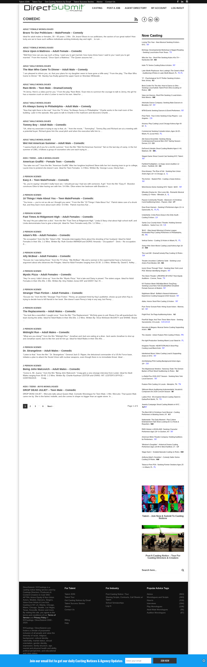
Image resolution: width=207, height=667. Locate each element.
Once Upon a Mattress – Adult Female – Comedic (52, 51)
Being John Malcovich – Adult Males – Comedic (51, 369)
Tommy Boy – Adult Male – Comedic (44, 124)
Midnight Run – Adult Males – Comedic (46, 332)
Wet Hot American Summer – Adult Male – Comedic (53, 143)
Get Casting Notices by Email (58, 2)
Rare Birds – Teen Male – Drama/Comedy (47, 88)
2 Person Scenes (32, 176)
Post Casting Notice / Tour (117, 594)
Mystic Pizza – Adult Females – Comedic (47, 274)
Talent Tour (37, 2)
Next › (50, 406)
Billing (67, 620)
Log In (108, 606)
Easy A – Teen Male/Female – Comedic (46, 180)
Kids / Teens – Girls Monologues (41, 158)
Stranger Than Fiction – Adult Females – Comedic (53, 293)
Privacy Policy (40, 617)
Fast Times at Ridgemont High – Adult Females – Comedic (58, 216)
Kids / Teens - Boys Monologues (40, 386)
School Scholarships (115, 603)
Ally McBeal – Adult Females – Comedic (47, 256)
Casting (97, 8)
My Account (159, 8)
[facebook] (177, 1)
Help (67, 623)
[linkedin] (182, 1)
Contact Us (110, 2)
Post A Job (113, 8)
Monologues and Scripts (157, 597)
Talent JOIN (24, 2)
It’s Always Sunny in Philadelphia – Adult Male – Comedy (57, 106)
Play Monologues (154, 606)
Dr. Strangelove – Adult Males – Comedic (47, 350)
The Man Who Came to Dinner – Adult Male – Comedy (55, 69)
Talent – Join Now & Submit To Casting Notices (163, 517)
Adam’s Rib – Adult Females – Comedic (46, 235)
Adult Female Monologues (38, 29)
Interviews (151, 603)
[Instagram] (187, 1)
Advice (100, 2)
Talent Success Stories (84, 2)
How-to (150, 600)
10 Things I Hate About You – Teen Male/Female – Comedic (58, 198)
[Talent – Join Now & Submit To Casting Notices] (163, 498)
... (101, 39)
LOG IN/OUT (177, 8)
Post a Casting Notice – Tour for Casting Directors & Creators (163, 556)
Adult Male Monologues (37, 66)
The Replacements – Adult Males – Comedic (49, 311)
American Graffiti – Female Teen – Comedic (49, 161)
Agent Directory (136, 8)
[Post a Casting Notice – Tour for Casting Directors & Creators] (163, 538)
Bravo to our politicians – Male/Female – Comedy (53, 32)
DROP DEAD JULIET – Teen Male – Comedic (49, 390)
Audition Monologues (156, 612)
